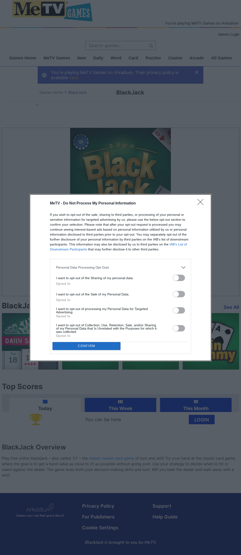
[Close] (201, 203)
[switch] (179, 278)
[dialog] (120, 277)
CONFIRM (86, 346)
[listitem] (120, 267)
